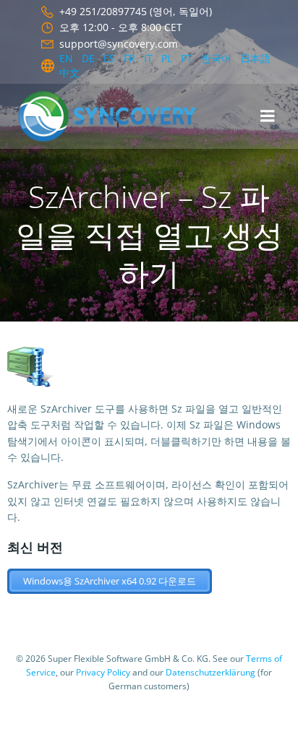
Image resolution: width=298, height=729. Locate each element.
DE (88, 58)
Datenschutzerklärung (210, 672)
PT (186, 58)
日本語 (255, 58)
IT (148, 58)
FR (129, 58)
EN (66, 58)
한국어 (216, 58)
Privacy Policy (103, 672)
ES (109, 58)
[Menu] (267, 116)
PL (166, 58)
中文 (69, 72)
